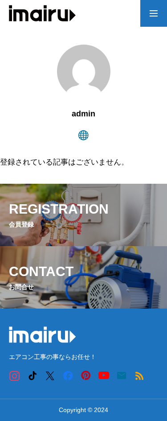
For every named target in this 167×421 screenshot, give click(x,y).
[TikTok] (32, 375)
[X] (50, 375)
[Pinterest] (85, 375)
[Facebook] (67, 375)
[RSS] (139, 375)
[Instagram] (14, 375)
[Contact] (121, 375)
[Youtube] (103, 375)
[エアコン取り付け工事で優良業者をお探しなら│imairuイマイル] (42, 13)
